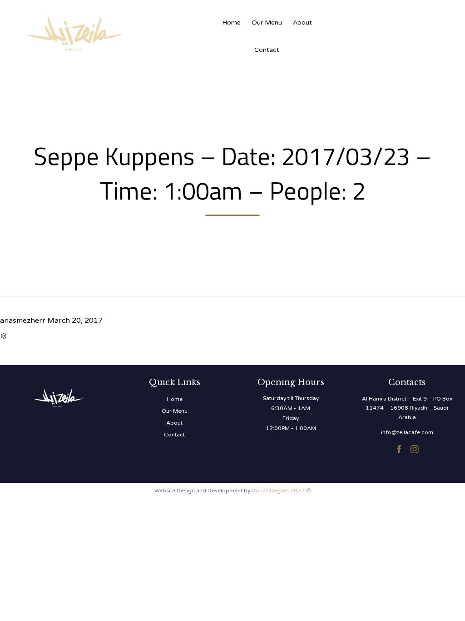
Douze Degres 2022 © (281, 490)
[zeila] (118, 32)
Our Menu (267, 22)
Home (231, 22)
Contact (266, 50)
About (302, 22)
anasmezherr (22, 320)
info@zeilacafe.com (407, 432)
